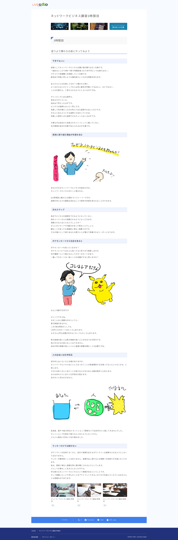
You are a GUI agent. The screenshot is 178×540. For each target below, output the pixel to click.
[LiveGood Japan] (40, 5)
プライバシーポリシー (49, 537)
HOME (34, 531)
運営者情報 (34, 537)
